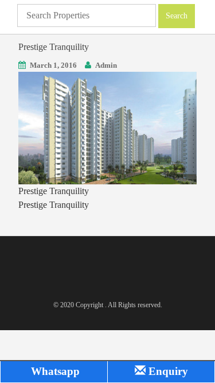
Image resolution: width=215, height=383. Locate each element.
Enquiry (167, 371)
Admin (106, 65)
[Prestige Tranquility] (107, 127)
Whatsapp (54, 371)
